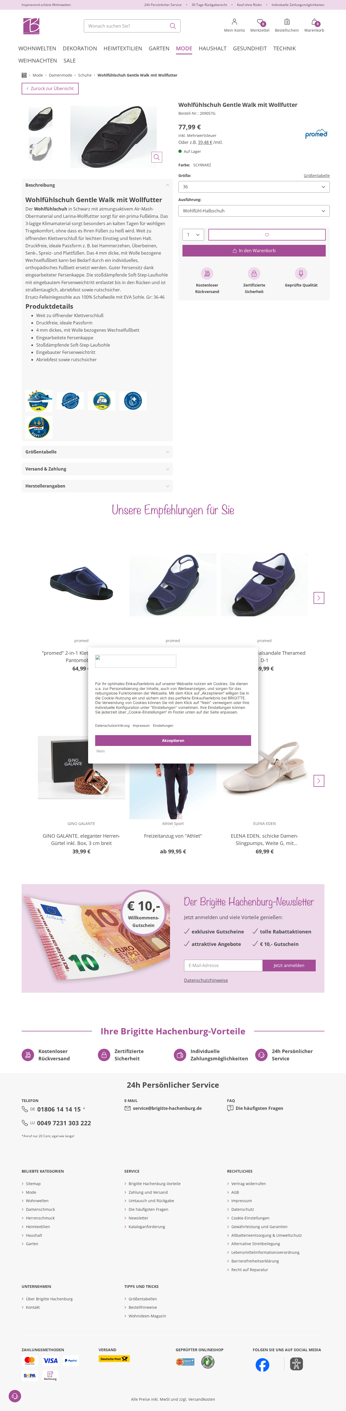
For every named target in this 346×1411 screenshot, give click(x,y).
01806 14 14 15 (59, 1109)
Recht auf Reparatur (249, 1269)
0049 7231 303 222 (64, 1123)
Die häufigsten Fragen (259, 1108)
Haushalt (34, 1235)
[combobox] (132, 25)
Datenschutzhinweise (206, 980)
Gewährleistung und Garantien (259, 1226)
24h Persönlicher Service (163, 4)
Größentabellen (143, 1298)
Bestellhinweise (143, 1307)
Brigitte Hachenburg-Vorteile (155, 1183)
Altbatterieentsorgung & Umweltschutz (266, 1235)
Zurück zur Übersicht (52, 88)
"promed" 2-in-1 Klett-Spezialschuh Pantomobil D (81, 656)
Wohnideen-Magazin (147, 1315)
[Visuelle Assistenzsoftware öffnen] (293, 1364)
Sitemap (33, 1183)
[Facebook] (262, 1365)
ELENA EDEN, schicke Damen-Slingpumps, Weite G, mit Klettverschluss (264, 840)
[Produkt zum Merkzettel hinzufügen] (267, 235)
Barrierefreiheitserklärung (255, 1261)
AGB (235, 1192)
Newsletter (138, 1218)
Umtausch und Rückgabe (151, 1200)
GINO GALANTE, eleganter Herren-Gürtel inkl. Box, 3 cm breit (81, 839)
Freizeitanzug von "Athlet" (173, 836)
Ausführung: (189, 199)
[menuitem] (37, 48)
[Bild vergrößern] (156, 157)
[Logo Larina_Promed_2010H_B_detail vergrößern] (101, 400)
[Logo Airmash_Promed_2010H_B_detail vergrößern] (38, 401)
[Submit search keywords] (173, 25)
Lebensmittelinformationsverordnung (265, 1252)
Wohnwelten (37, 1200)
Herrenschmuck (40, 1218)
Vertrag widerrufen (248, 1183)
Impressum (241, 1200)
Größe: (184, 175)
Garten (32, 1243)
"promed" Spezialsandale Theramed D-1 (264, 656)
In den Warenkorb (257, 251)
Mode (31, 1192)
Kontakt (33, 1307)
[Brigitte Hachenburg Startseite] (31, 26)
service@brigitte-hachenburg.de (167, 1108)
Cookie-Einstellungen (250, 1218)
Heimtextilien (38, 1226)
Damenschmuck (40, 1209)
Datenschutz (242, 1209)
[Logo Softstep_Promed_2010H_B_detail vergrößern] (38, 427)
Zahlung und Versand (148, 1192)
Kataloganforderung (147, 1226)
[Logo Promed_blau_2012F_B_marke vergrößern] (316, 134)
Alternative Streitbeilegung (255, 1243)
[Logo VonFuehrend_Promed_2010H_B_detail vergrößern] (133, 401)
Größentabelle (317, 175)
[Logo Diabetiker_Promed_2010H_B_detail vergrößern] (70, 400)
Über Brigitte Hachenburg (49, 1298)
